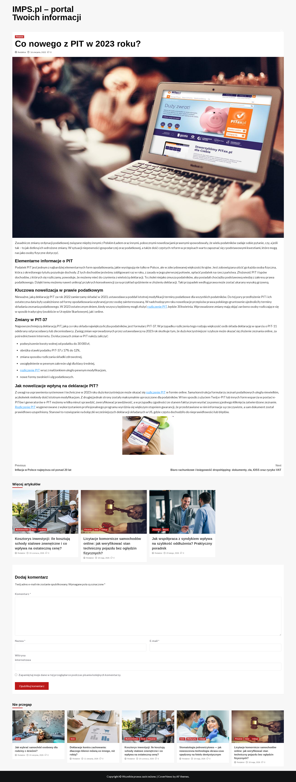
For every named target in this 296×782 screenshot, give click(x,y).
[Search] (282, 31)
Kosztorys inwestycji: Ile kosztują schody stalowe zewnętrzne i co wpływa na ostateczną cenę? (42, 543)
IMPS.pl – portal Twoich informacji (46, 13)
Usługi (104, 530)
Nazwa (20, 640)
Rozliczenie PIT (25, 407)
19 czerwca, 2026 (36, 553)
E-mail (154, 640)
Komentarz (23, 593)
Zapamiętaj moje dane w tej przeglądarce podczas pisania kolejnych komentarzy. (69, 674)
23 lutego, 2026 (172, 553)
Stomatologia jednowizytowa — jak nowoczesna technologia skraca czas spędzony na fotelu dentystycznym (201, 751)
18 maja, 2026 (103, 558)
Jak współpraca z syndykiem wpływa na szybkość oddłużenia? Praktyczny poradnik (182, 543)
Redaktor (22, 52)
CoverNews (165, 776)
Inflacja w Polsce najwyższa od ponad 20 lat (43, 467)
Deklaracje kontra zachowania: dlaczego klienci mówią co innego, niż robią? (92, 751)
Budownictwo (22, 530)
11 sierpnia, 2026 (91, 759)
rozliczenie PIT (157, 306)
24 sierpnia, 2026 (36, 755)
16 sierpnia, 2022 (38, 52)
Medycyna (191, 739)
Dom (34, 530)
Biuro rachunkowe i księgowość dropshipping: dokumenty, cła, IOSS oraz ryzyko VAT (225, 467)
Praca (165, 530)
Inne (96, 530)
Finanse (19, 37)
